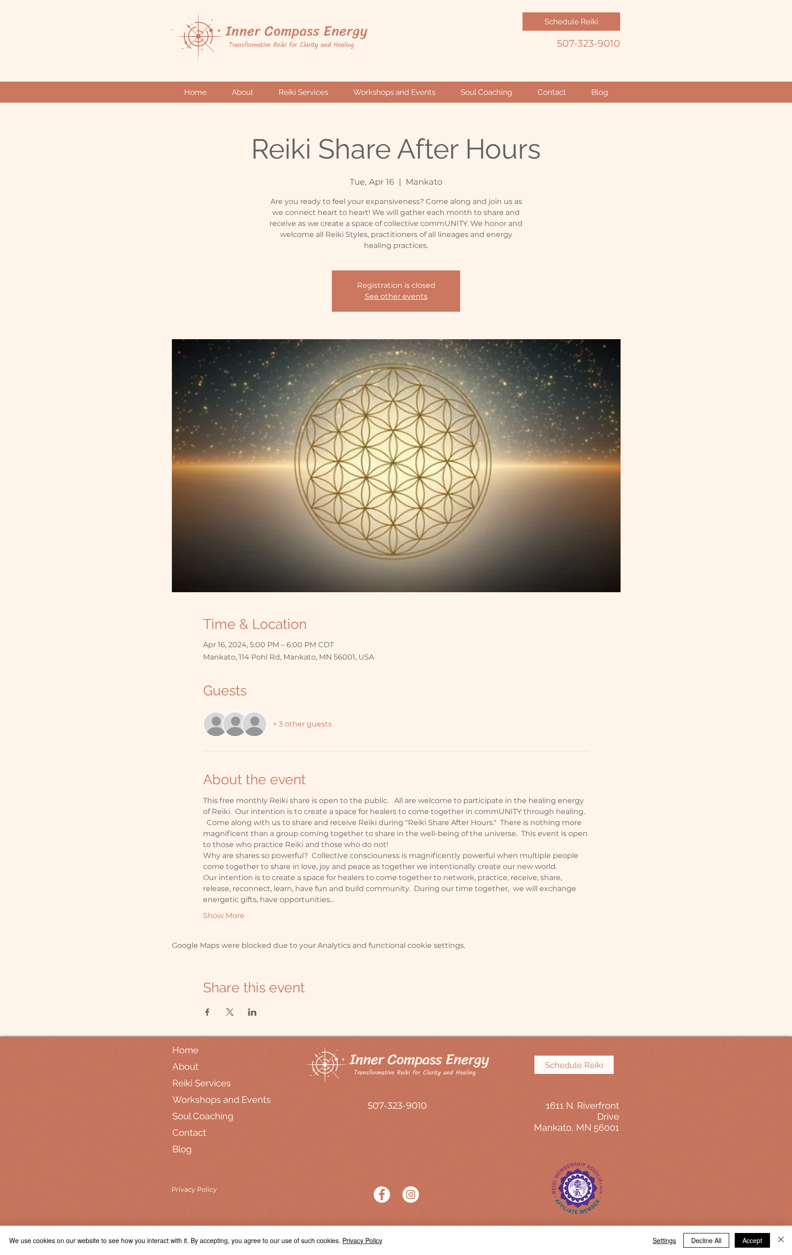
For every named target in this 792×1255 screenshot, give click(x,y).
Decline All (706, 1240)
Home (185, 1050)
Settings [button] (664, 1240)
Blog (182, 1149)
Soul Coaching (202, 1116)
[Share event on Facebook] (207, 1012)
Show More (223, 915)
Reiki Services (201, 1083)
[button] (242, 92)
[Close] (781, 1240)
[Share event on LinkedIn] (252, 1012)
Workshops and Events (215, 1099)
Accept (752, 1240)
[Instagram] (410, 1194)
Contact (189, 1132)
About (185, 1066)
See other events (396, 296)
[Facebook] (382, 1194)
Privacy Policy (194, 1189)
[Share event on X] (230, 1012)
